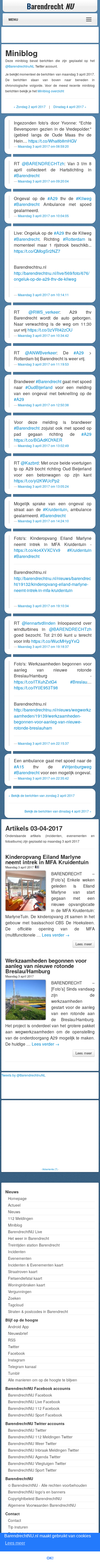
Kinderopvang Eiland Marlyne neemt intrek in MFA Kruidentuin (47, 859)
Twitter (13, 1346)
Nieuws (14, 1211)
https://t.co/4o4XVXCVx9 (37, 550)
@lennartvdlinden (38, 623)
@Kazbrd (30, 463)
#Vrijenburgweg (76, 767)
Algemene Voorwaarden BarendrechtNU (42, 1505)
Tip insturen (18, 1527)
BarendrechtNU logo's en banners (36, 1491)
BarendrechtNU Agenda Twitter (34, 1456)
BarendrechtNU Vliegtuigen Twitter (37, 1463)
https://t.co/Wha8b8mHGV (52, 141)
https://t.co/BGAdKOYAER (38, 440)
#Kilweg (83, 198)
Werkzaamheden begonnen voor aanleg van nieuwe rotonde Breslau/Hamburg (46, 966)
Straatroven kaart (22, 1271)
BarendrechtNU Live (25, 1231)
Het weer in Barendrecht (28, 1238)
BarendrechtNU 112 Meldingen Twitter (40, 1436)
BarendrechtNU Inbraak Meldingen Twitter (43, 1450)
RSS (11, 1340)
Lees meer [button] (15, 1543)
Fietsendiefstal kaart (25, 1278)
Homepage (17, 1198)
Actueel (14, 1205)
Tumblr (14, 1373)
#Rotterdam (74, 239)
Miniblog (15, 1225)
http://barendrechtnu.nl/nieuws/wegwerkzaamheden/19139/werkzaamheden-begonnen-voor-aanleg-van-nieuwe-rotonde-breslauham (52, 719)
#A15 (19, 767)
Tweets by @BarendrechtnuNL (23, 1075)
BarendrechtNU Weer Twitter (32, 1443)
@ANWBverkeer (41, 353)
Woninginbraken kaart (26, 1284)
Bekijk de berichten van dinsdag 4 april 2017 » (58, 811)
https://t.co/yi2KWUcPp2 (36, 481)
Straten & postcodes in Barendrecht (38, 1311)
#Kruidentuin (55, 509)
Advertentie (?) (50, 1169)
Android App (18, 1326)
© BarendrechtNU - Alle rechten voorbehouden (47, 1485)
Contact (14, 1520)
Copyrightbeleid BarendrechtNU (35, 1498)
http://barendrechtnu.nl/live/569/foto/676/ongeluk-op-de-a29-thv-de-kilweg (51, 276)
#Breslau (78, 682)
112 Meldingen (20, 1218)
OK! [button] (50, 1558)
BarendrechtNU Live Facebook (34, 1401)
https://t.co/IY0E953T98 (36, 688)
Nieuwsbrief (18, 1333)
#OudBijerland (39, 387)
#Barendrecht (26, 175)
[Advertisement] (54, 35)
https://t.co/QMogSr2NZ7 (37, 251)
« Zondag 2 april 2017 (30, 106)
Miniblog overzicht (51, 91)
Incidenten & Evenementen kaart (35, 1265)
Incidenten (17, 1251)
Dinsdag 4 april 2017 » (69, 106)
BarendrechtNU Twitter (27, 1430)
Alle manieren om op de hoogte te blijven (42, 1379)
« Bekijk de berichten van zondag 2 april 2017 (42, 795)
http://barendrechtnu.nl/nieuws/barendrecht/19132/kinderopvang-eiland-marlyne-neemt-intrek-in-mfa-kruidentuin (52, 584)
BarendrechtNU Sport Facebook (35, 1415)
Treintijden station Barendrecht (34, 1245)
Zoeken (14, 1298)
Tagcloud (15, 1304)
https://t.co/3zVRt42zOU (50, 330)
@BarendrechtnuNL (19, 66)
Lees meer (83, 943)
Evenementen (19, 1258)
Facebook (16, 1353)
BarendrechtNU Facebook (30, 1395)
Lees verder (56, 935)
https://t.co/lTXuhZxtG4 (35, 682)
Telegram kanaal (22, 1366)
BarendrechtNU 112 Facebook (33, 1408)
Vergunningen (19, 1291)
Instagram (16, 1360)
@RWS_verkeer (44, 312)
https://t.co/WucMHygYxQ (55, 641)
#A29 (52, 198)
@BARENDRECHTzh (43, 163)
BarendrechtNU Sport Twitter (32, 1470)
